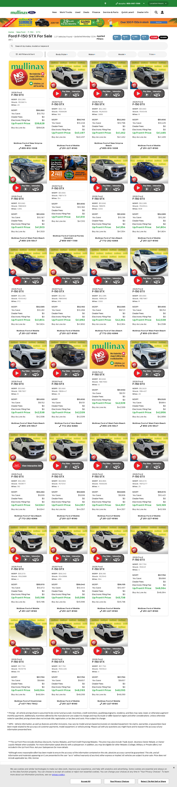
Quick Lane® (127, 12)
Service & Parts (110, 12)
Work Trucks (66, 12)
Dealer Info (143, 12)
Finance (96, 12)
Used (77, 12)
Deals (86, 12)
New (54, 12)
